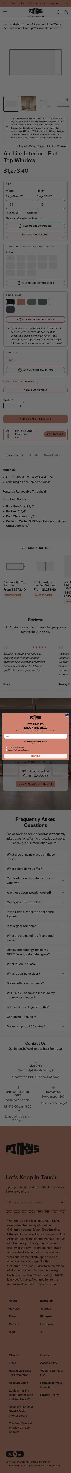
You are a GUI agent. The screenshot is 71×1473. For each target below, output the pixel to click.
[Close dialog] (67, 714)
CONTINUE (35, 756)
